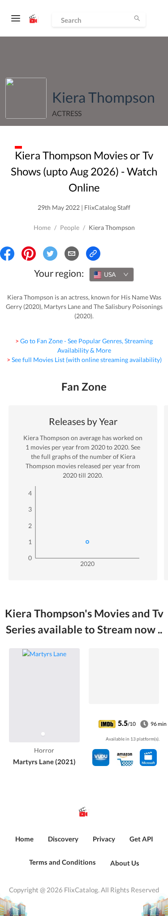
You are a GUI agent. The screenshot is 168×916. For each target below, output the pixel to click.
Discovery (63, 839)
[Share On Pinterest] (29, 253)
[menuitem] (24, 844)
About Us (124, 863)
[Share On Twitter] (50, 253)
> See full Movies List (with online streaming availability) (84, 359)
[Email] (72, 253)
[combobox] (111, 274)
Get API (141, 839)
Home (42, 227)
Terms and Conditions (62, 862)
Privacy (104, 839)
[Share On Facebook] (7, 253)
